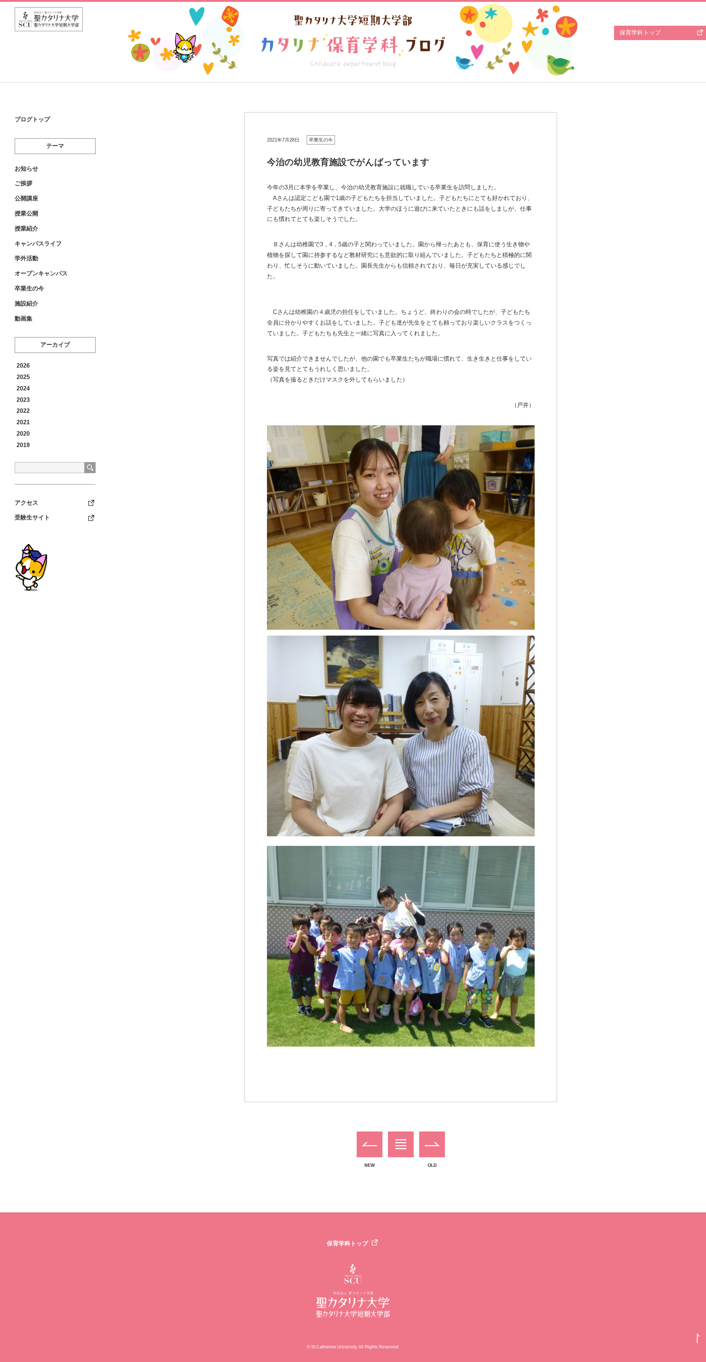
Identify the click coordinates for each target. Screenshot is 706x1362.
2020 (23, 433)
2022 (23, 411)
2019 (23, 445)
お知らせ (26, 168)
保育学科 (640, 32)
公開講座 (26, 198)
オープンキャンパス (41, 273)
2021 (23, 422)
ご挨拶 (23, 183)
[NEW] (369, 1144)
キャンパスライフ (38, 243)
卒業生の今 (321, 140)
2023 (23, 400)
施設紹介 (26, 303)
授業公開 (26, 213)
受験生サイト (32, 517)
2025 (23, 377)
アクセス (26, 503)
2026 (23, 365)
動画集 (23, 318)
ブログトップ (32, 119)
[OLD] (432, 1144)
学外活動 (26, 258)
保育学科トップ (347, 1243)
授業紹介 (26, 228)
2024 (23, 388)
